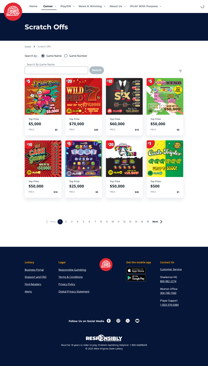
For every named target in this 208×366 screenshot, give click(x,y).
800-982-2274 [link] (168, 281)
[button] (49, 6)
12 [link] (124, 221)
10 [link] (113, 221)
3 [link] (71, 221)
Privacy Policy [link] (66, 284)
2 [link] (66, 221)
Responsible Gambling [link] (72, 270)
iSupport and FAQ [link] (35, 277)
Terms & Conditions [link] (70, 277)
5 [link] (83, 221)
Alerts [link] (28, 291)
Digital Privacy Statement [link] (73, 291)
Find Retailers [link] (33, 284)
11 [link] (118, 221)
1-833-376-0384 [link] (169, 305)
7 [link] (95, 221)
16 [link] (148, 221)
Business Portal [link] (34, 270)
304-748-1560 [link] (168, 293)
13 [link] (130, 221)
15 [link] (142, 221)
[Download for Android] (136, 278)
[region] (43, 106)
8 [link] (101, 221)
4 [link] (77, 221)
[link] (13, 12)
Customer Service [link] (171, 269)
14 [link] (136, 221)
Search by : (31, 56)
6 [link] (89, 221)
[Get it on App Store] (136, 270)
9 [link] (107, 221)
